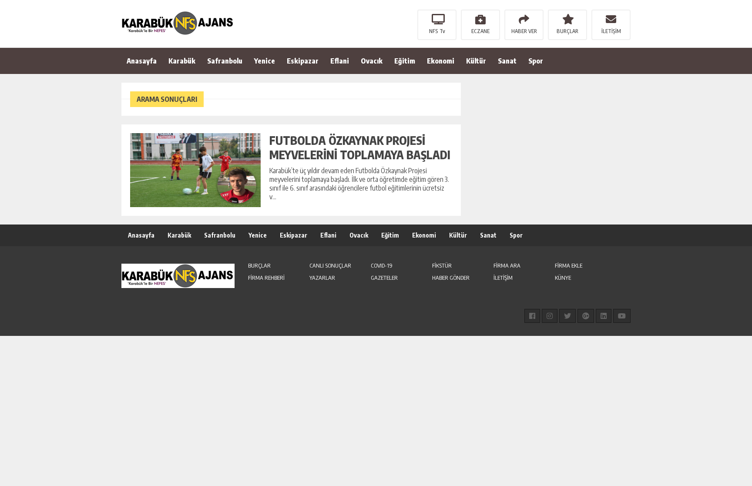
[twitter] (567, 316)
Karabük (181, 61)
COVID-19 (382, 265)
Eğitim (404, 61)
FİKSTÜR (442, 265)
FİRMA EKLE (568, 265)
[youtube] (622, 316)
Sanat (507, 61)
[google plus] (585, 316)
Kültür (476, 61)
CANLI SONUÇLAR (330, 265)
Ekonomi (440, 61)
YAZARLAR (322, 277)
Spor (535, 61)
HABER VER (524, 31)
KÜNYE (563, 277)
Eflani (339, 61)
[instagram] (549, 316)
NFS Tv (437, 31)
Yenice (264, 61)
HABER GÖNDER (451, 277)
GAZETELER (384, 277)
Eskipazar (303, 61)
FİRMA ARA (507, 265)
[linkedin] (603, 316)
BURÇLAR (567, 31)
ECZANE (480, 31)
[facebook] (532, 316)
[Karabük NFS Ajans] (178, 23)
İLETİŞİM (611, 31)
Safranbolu (224, 61)
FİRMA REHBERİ (266, 277)
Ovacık (372, 61)
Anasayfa (142, 61)
